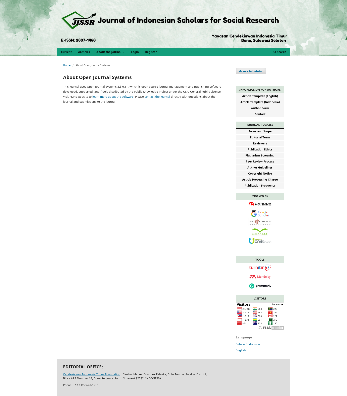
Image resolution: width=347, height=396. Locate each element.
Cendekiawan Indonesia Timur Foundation (91, 374)
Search (281, 52)
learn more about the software (113, 96)
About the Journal (109, 52)
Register (151, 52)
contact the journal (157, 96)
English (241, 350)
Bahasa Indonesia (248, 344)
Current (66, 52)
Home (66, 65)
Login (135, 52)
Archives (84, 52)
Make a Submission (251, 71)
